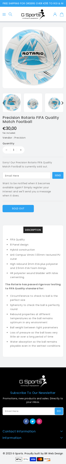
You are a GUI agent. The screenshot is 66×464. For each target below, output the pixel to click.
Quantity (8, 143)
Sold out (18, 208)
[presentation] (4, 103)
